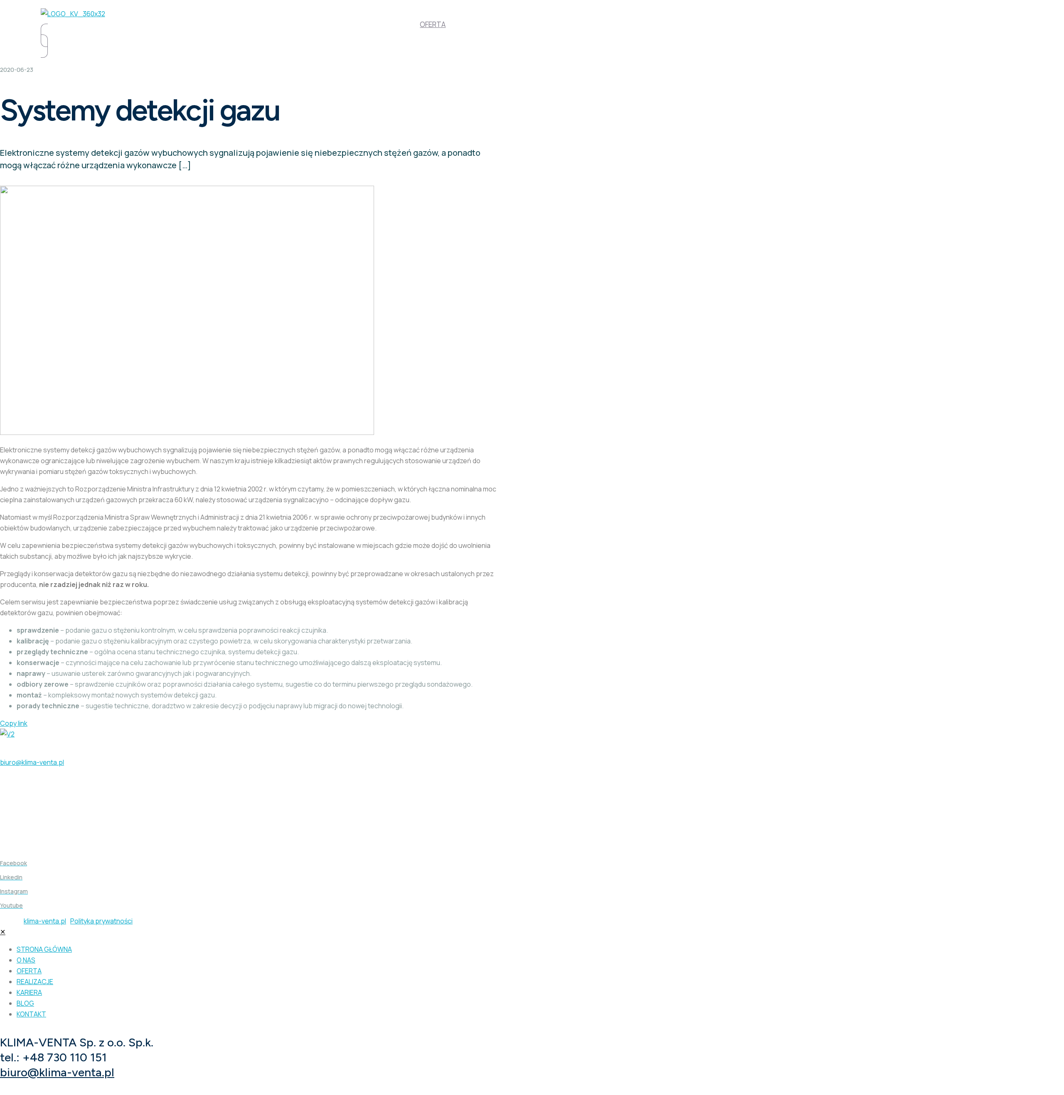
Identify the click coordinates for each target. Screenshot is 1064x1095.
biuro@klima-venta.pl (32, 762)
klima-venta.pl (45, 921)
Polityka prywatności (101, 921)
